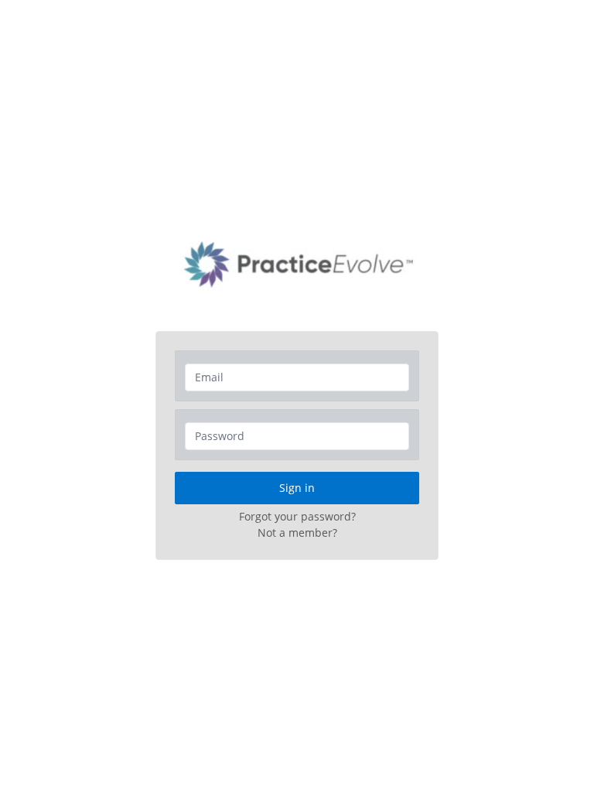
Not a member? (297, 532)
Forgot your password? (297, 516)
